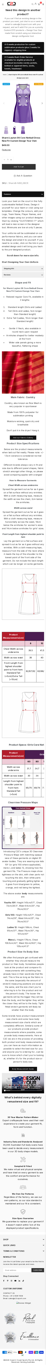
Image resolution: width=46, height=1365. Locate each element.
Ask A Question (24, 175)
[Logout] (36, 4)
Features (6, 150)
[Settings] (42, 4)
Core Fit (6, 84)
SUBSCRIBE (37, 1270)
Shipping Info (9, 268)
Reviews (7, 275)
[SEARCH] (32, 4)
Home (4, 74)
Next (42, 103)
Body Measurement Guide (23, 1069)
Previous (4, 103)
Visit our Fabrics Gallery (23, 438)
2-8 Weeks (39, 84)
